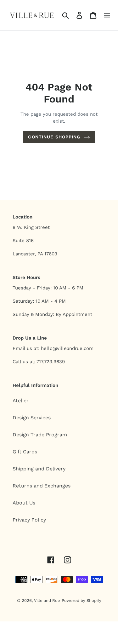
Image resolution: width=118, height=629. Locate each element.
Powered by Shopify (81, 600)
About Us (24, 503)
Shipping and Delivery (39, 469)
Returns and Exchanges (41, 486)
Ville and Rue (47, 600)
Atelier (21, 401)
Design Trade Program (40, 435)
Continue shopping (54, 136)
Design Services (32, 418)
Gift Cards (25, 452)
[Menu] (107, 15)
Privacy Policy (29, 520)
